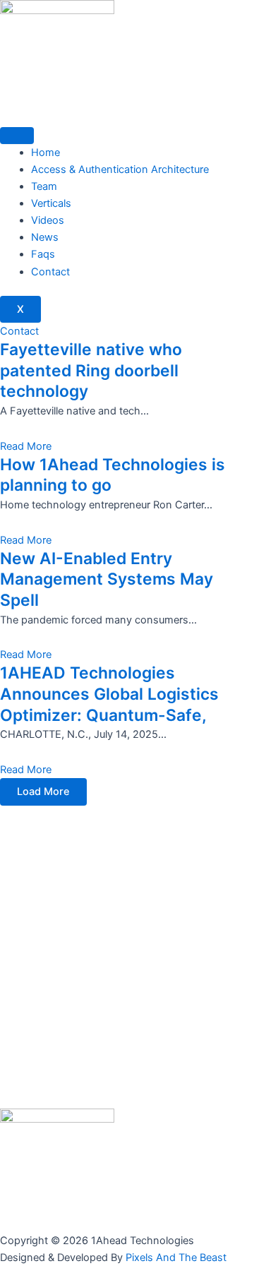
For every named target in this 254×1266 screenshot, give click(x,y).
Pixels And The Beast (176, 1257)
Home (45, 152)
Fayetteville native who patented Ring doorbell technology (91, 370)
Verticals (51, 203)
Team (44, 186)
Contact (50, 271)
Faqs (43, 254)
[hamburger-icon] (17, 135)
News (45, 237)
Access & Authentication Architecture (120, 169)
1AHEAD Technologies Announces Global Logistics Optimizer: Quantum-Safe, (109, 693)
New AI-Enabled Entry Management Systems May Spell (106, 579)
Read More (26, 446)
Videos (47, 220)
